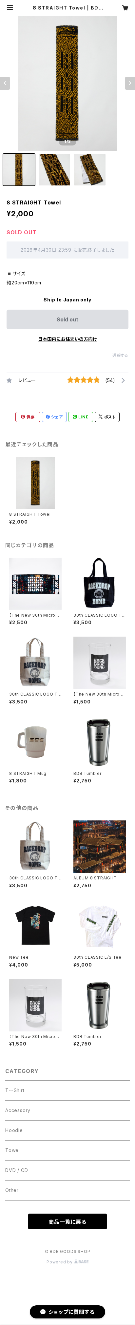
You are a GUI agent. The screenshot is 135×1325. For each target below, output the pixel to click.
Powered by (60, 1261)
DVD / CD (16, 1170)
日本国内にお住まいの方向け (67, 339)
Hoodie (14, 1130)
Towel (12, 1150)
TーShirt (15, 1090)
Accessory (17, 1110)
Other (12, 1190)
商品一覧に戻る (67, 1222)
